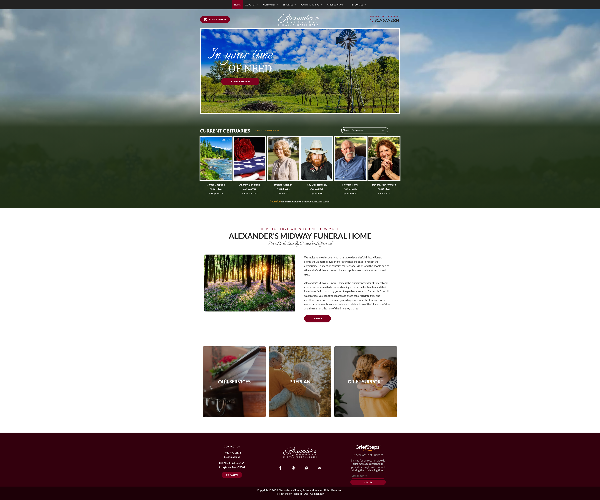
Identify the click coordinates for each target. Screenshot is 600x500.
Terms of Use (301, 493)
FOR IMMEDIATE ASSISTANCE (385, 16)
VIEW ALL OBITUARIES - (267, 130)
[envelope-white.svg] (319, 470)
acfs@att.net (233, 456)
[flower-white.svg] (293, 470)
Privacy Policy (284, 493)
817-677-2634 (387, 20)
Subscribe (275, 201)
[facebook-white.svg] (280, 470)
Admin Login (317, 493)
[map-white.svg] (306, 470)
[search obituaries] (384, 130)
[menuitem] (237, 4)
